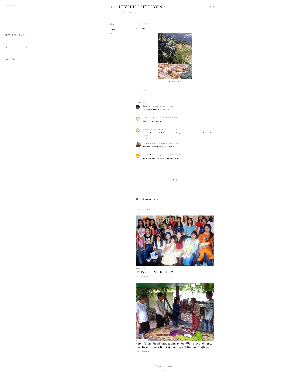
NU (111, 33)
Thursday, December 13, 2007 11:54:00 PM (164, 143)
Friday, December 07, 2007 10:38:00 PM (164, 106)
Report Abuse (11, 59)
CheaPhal (146, 106)
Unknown (146, 129)
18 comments (145, 276)
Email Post (144, 91)
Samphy (146, 143)
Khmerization (148, 155)
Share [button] (112, 24)
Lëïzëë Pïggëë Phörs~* (142, 7)
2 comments (145, 351)
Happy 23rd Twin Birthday (154, 272)
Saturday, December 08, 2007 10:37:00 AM (163, 118)
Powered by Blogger (165, 366)
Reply (145, 113)
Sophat (145, 118)
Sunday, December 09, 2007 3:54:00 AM (164, 129)
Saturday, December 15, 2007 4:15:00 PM (168, 155)
